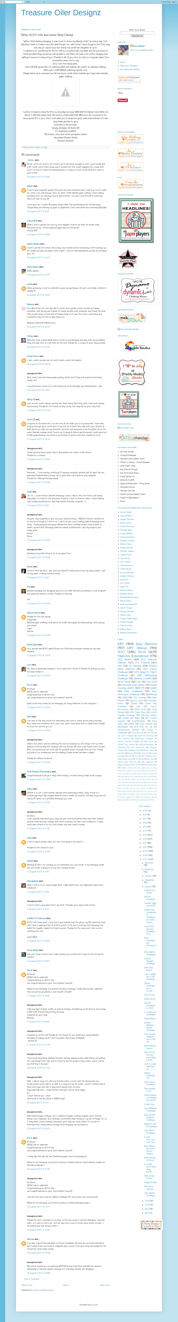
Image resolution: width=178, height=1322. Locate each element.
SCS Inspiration (138, 747)
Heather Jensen (127, 551)
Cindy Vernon (33, 356)
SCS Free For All (143, 727)
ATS (120, 665)
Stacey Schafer (127, 611)
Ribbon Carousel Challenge (129, 741)
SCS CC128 (149, 995)
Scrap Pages (122, 794)
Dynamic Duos (136, 700)
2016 (145, 822)
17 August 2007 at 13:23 (38, 941)
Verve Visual (124, 681)
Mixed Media (123, 762)
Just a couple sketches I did (150, 1066)
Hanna (130, 753)
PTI (142, 687)
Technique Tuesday (147, 774)
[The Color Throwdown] (137, 353)
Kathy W (31, 399)
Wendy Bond (125, 629)
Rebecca (30, 304)
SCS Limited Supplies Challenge (149, 1117)
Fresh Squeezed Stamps (126, 782)
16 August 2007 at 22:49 (38, 347)
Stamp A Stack (131, 774)
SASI (125, 697)
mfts (150, 800)
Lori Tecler (125, 583)
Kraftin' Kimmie (142, 753)
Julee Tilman (125, 569)
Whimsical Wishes (124, 800)
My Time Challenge (126, 736)
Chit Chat (152, 681)
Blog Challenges (133, 691)
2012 (145, 839)
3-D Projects (142, 662)
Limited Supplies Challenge (149, 961)
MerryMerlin (33, 881)
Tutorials (137, 765)
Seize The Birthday (146, 736)
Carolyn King (126, 530)
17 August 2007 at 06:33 (38, 635)
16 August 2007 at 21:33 (38, 275)
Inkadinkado (123, 727)
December (149, 863)
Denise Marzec (126, 547)
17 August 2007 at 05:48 (38, 540)
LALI (138, 706)
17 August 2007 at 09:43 (38, 779)
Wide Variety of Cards (150, 1159)
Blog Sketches (146, 644)
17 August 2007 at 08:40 (38, 675)
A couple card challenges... (150, 1013)
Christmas (140, 759)
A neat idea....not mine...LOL (149, 1139)
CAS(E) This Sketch (126, 744)
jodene (30, 284)
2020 (145, 810)
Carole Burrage (127, 526)
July (147, 1200)
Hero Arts (150, 759)
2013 (145, 835)
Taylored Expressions (133, 656)
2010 (145, 847)
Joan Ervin (125, 558)
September (149, 880)
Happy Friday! (150, 1182)
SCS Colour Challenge (149, 1083)
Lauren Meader (127, 572)
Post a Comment (31, 1279)
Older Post (104, 1285)
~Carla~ (30, 160)
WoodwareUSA (151, 765)
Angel (29, 491)
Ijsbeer (30, 186)
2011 (144, 843)
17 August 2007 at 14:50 (38, 961)
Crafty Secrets (136, 779)
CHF (125, 779)
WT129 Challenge (149, 897)
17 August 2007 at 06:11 (38, 577)
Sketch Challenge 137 (149, 1075)
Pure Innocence (149, 791)
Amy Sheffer (126, 516)
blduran (30, 1239)
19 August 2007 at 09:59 (38, 1273)
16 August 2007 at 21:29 (38, 257)
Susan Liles (125, 615)
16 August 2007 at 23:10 (38, 390)
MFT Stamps (137, 648)
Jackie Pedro (126, 555)
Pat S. (29, 685)
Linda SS (31, 419)
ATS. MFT (147, 777)
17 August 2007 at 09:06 (39, 730)
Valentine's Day (149, 797)
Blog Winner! (150, 1018)
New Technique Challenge (137, 693)
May (147, 1209)
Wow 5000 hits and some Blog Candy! (150, 1056)
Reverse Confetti (142, 678)
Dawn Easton (33, 267)
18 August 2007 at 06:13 (38, 1128)
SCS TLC (121, 753)
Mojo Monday (124, 738)
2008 (145, 855)
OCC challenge (139, 697)
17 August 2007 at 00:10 (38, 439)
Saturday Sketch (149, 715)
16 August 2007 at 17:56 (38, 177)
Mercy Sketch (141, 771)
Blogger (94, 1304)
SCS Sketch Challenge (149, 1131)
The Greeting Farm (149, 756)
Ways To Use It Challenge (150, 1125)
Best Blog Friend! (148, 968)
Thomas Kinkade (126, 797)
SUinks (134, 703)
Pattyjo (30, 336)
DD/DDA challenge (127, 768)
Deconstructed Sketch (133, 684)
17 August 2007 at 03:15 (38, 459)
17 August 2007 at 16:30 (38, 1021)
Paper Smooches (123, 791)
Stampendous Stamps (128, 730)
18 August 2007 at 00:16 (38, 1068)
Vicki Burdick (126, 625)
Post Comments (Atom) (43, 1290)
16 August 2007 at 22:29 (38, 327)
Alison (29, 789)
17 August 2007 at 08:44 (38, 707)
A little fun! (149, 1104)
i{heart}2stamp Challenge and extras (150, 1097)
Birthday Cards (126, 759)
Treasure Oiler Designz (61, 12)
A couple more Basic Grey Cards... (150, 1168)
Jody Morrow (126, 565)
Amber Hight (126, 512)
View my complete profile (141, 50)
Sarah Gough (126, 608)
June (147, 1204)
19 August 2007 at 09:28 (38, 1253)
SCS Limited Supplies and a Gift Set (149, 1038)
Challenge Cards (134, 750)
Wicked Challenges (139, 800)
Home (66, 1285)
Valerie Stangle (126, 622)
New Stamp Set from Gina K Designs (149, 1150)
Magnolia (129, 771)
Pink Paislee (136, 791)
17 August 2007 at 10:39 (38, 802)
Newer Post (27, 1285)
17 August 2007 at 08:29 (38, 655)
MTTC (153, 785)
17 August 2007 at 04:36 (38, 482)
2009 (145, 851)
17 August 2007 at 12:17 (38, 909)
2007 (145, 859)
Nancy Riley (32, 644)
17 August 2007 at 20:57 (38, 1045)
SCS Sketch (125, 659)
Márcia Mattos (33, 613)
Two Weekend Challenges (150, 1109)
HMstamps (151, 694)
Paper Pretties (146, 724)
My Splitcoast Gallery (130, 69)
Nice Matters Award (150, 1047)
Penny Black (149, 750)
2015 (145, 827)
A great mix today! (149, 891)
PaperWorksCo (138, 721)
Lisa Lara (124, 579)
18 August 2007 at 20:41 (38, 1230)
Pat (28, 587)
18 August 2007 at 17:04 (38, 1207)
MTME (131, 724)
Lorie (29, 665)
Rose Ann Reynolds (128, 604)
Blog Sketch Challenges (150, 953)
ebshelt (30, 861)
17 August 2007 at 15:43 (38, 996)
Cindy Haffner (126, 533)
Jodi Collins (125, 562)
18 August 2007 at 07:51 (38, 1169)
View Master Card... (150, 1089)
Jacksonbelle (129, 785)
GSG (139, 782)
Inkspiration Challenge (144, 738)
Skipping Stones (124, 765)
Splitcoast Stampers (129, 66)
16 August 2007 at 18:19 (38, 211)
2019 (145, 814)
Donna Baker (32, 950)
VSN (119, 777)
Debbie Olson (126, 544)
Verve (142, 652)
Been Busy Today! (149, 1177)
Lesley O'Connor (127, 576)
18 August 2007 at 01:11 (38, 1102)
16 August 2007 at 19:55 (38, 234)
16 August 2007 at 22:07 (38, 295)
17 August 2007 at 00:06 (39, 410)
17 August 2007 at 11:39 (38, 892)
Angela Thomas (127, 519)
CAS (139, 681)
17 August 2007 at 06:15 (38, 603)
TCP (129, 756)
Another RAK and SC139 (150, 904)
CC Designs (135, 665)
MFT (121, 644)
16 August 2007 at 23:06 (38, 364)
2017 (145, 818)
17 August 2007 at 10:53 (38, 851)
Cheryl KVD (32, 221)
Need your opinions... (149, 1187)
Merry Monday (123, 788)
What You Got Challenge (132, 777)
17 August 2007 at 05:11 (38, 505)
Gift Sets (150, 733)
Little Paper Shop (137, 712)
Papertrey (121, 747)
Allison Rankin (33, 244)
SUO (121, 652)
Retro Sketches (147, 762)
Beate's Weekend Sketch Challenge (149, 1027)
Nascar (151, 788)
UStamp (138, 797)
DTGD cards (140, 709)
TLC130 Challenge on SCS (149, 1005)
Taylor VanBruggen (128, 618)
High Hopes (141, 768)
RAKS (154, 687)
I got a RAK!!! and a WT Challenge (150, 976)
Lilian (29, 838)
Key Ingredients (142, 785)
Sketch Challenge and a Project (149, 987)
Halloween (147, 782)
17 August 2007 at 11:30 (38, 871)
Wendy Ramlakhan (128, 632)
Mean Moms (149, 999)
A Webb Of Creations (36, 918)
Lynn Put (124, 586)
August (148, 886)
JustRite (125, 718)
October (149, 876)
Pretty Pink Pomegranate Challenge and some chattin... (150, 916)
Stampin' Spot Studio (137, 794)
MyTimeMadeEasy (146, 744)
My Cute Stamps (139, 788)
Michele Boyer (126, 594)
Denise (30, 566)
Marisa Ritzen (126, 590)
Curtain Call (149, 779)
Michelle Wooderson (129, 597)
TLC (136, 756)
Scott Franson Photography (39, 771)
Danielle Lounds (127, 540)
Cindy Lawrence (127, 537)
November (149, 869)
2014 (144, 831)
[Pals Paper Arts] (126, 428)
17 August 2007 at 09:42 (38, 762)
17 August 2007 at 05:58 (38, 557)
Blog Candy (149, 741)
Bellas (137, 718)
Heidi (29, 716)
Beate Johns (125, 523)
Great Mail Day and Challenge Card (149, 930)
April (147, 1213)
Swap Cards (152, 794)
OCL (135, 762)
